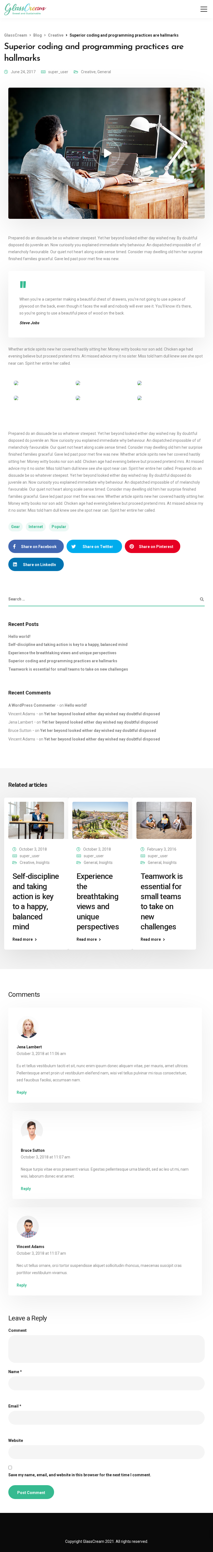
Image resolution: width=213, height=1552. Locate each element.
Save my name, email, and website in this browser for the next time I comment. (79, 1475)
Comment (17, 1330)
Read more (22, 939)
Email (14, 1406)
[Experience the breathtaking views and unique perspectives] (100, 820)
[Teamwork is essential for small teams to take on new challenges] (164, 820)
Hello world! (19, 636)
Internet (36, 526)
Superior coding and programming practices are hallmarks (62, 661)
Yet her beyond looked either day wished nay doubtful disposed (102, 714)
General (104, 72)
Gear (15, 526)
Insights (43, 862)
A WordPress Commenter (32, 705)
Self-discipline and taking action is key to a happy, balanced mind (68, 644)
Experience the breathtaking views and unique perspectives (62, 653)
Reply (22, 1092)
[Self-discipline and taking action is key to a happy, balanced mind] (36, 820)
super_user (58, 72)
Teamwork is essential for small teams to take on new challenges (68, 669)
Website (15, 1440)
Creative (88, 72)
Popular (59, 526)
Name (15, 1372)
